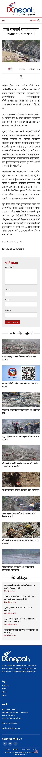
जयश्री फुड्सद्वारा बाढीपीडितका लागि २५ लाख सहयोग (19, 358)
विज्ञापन (15, 749)
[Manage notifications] (36, 751)
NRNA (4, 689)
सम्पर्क (34, 749)
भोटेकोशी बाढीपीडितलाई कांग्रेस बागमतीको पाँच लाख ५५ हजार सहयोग (20, 465)
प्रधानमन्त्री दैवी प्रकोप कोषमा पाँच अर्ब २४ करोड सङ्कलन (20, 385)
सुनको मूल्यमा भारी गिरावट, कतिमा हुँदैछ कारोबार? (18, 609)
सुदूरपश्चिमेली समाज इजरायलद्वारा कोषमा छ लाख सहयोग (20, 438)
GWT (26, 754)
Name (7, 289)
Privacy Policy (25, 749)
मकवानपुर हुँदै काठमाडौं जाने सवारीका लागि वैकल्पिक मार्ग (18, 515)
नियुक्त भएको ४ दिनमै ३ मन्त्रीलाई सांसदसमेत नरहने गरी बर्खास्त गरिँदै (19, 587)
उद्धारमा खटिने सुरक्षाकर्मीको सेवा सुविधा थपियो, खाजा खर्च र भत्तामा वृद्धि (20, 620)
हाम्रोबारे (8, 749)
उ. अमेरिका (5, 685)
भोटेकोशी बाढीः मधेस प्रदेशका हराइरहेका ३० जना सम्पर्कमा (20, 542)
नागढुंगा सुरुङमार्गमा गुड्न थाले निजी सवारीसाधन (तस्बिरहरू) (21, 631)
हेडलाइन (4, 695)
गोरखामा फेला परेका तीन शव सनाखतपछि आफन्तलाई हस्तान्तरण (18, 568)
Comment (9, 267)
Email (7, 300)
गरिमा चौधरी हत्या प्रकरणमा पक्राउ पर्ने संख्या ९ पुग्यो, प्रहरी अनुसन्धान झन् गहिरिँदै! (19, 598)
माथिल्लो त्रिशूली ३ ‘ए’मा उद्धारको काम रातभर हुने (20, 490)
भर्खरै (34, 20)
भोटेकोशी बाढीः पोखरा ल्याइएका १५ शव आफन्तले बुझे (21, 411)
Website (8, 310)
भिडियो (4, 692)
